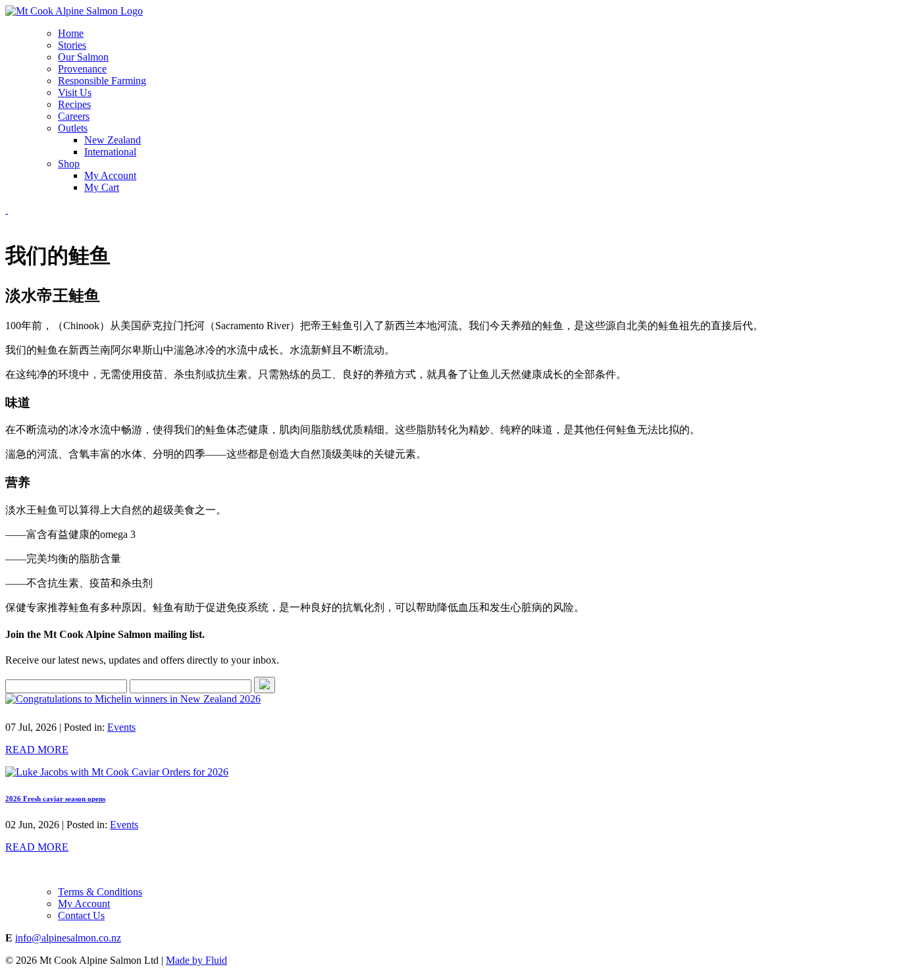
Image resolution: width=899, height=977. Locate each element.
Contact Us (81, 915)
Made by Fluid (196, 960)
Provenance (82, 68)
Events (121, 727)
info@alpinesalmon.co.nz (68, 937)
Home (71, 33)
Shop (69, 163)
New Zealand (112, 139)
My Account (110, 175)
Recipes (74, 104)
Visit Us (74, 92)
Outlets (73, 128)
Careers (74, 116)
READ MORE (36, 749)
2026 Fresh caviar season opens (55, 799)
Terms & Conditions (100, 891)
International (110, 151)
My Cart (101, 187)
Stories (72, 45)
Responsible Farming (102, 80)
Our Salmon (83, 57)
